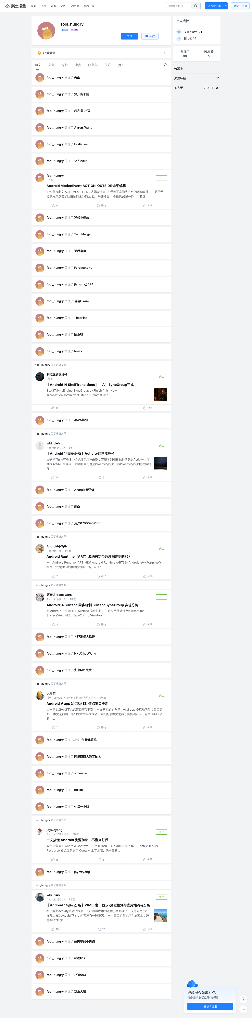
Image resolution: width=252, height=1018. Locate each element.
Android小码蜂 (57, 546)
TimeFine (80, 318)
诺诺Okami (81, 301)
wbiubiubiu (54, 443)
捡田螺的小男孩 (84, 941)
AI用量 (75, 5)
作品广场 (89, 5)
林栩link (79, 958)
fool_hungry (55, 77)
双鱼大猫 (80, 991)
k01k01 (79, 790)
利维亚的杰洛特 (57, 374)
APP (64, 5)
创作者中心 (214, 5)
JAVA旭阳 (81, 420)
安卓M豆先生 (83, 670)
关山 (77, 77)
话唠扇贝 (80, 251)
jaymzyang (54, 830)
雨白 (77, 506)
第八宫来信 (81, 94)
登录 (240, 5)
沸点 (43, 5)
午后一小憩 (81, 806)
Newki (78, 351)
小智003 (80, 975)
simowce (80, 773)
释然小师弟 (81, 217)
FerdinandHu (83, 267)
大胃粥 (51, 693)
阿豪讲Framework (59, 595)
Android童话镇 (84, 490)
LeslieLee (81, 144)
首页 (33, 5)
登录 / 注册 (210, 1006)
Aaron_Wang (83, 127)
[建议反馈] (243, 999)
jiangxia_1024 (83, 284)
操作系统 (91, 740)
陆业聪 (78, 334)
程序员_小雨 (82, 111)
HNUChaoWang (85, 653)
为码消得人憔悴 (84, 636)
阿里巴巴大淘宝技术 (87, 756)
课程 (54, 5)
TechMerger (83, 234)
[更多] (243, 1009)
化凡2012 (80, 161)
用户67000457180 (87, 523)
